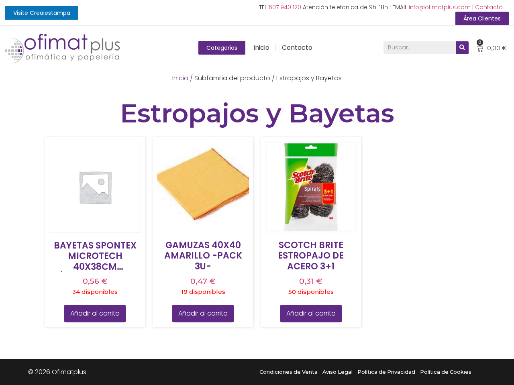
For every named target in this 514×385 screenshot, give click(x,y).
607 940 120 (285, 7)
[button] (41, 13)
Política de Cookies (445, 372)
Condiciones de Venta (288, 372)
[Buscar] (462, 47)
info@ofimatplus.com (440, 7)
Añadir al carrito (95, 313)
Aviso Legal (337, 372)
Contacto (489, 7)
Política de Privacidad (386, 372)
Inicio (261, 47)
